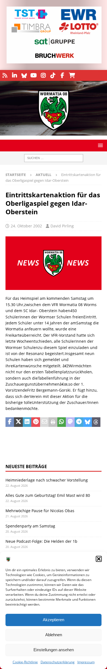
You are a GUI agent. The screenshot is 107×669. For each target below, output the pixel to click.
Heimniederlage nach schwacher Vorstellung (46, 480)
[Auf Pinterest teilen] (35, 422)
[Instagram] (43, 75)
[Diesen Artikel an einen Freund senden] (44, 422)
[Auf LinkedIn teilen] (27, 422)
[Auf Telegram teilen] (79, 422)
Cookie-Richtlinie (25, 662)
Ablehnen (53, 634)
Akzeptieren (53, 619)
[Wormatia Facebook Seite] (62, 75)
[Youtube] (33, 75)
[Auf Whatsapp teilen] (61, 422)
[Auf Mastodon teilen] (70, 422)
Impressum (86, 662)
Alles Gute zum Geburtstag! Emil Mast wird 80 (47, 495)
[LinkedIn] (14, 75)
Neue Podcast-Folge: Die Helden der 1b (41, 541)
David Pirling (62, 225)
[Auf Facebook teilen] (9, 422)
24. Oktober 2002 (26, 225)
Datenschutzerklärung (58, 662)
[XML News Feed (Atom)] (5, 75)
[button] (99, 559)
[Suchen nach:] (53, 158)
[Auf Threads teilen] (96, 422)
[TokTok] (53, 75)
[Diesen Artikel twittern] (18, 422)
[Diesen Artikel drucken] (53, 422)
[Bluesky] (24, 75)
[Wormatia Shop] (72, 75)
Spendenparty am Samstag (30, 526)
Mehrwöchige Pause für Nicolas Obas (39, 510)
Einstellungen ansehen (53, 649)
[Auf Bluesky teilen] (87, 422)
